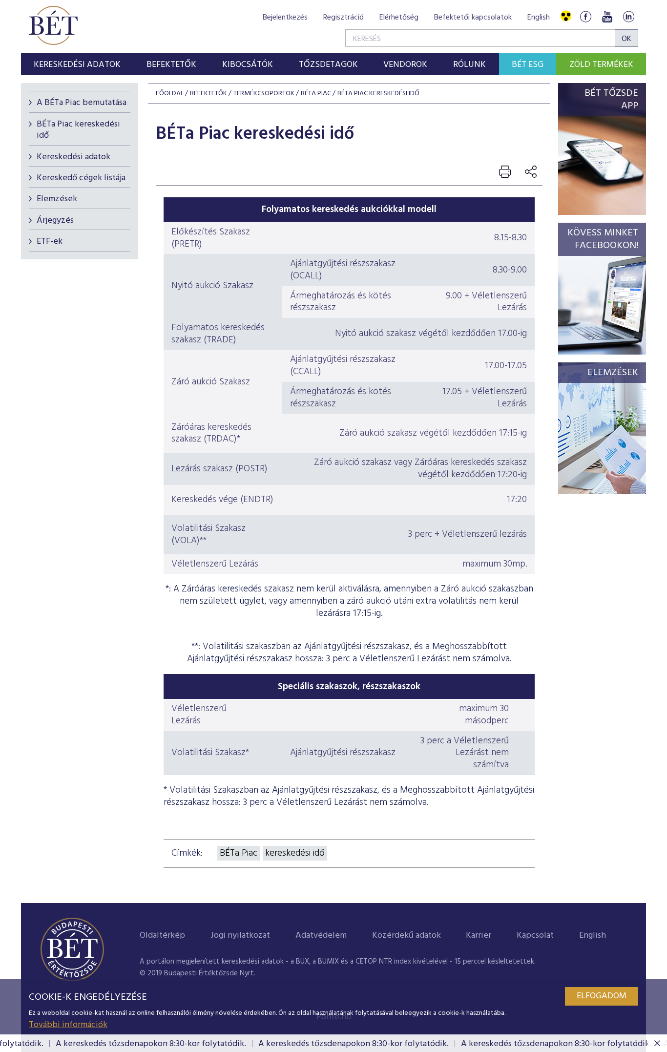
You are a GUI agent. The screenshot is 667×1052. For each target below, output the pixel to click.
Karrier (478, 935)
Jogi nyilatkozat (240, 935)
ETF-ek (50, 241)
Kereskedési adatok (73, 157)
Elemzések (57, 199)
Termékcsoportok (263, 93)
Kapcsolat (535, 935)
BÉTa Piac (316, 93)
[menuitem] (77, 64)
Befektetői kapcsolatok (473, 17)
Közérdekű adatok (406, 935)
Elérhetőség (398, 17)
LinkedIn (628, 16)
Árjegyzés (55, 220)
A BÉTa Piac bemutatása (81, 103)
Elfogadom (601, 996)
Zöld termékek (601, 65)
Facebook (585, 16)
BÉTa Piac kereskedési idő (78, 130)
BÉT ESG (527, 65)
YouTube (607, 16)
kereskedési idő (295, 853)
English (538, 17)
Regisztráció (343, 17)
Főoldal (170, 93)
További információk (68, 1025)
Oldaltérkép (162, 935)
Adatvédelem (321, 935)
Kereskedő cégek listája (81, 178)
